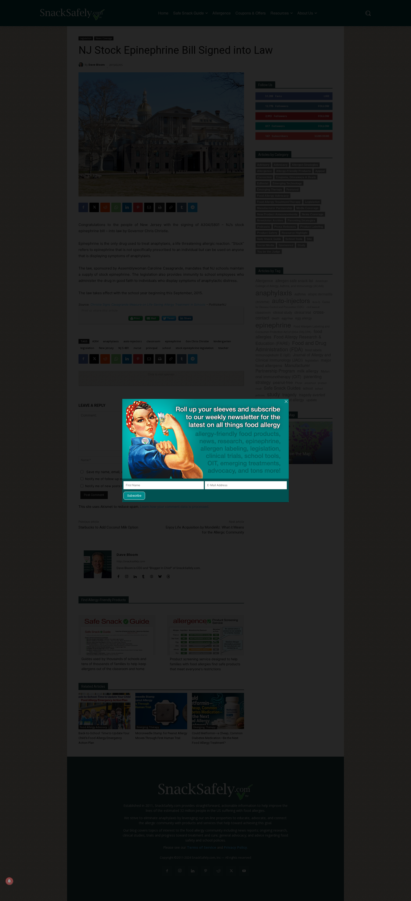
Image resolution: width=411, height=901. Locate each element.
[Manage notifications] (9, 881)
